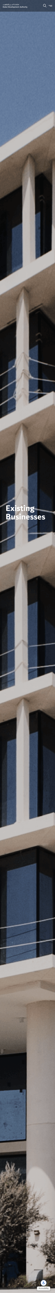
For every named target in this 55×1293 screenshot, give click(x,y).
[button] (44, 1283)
